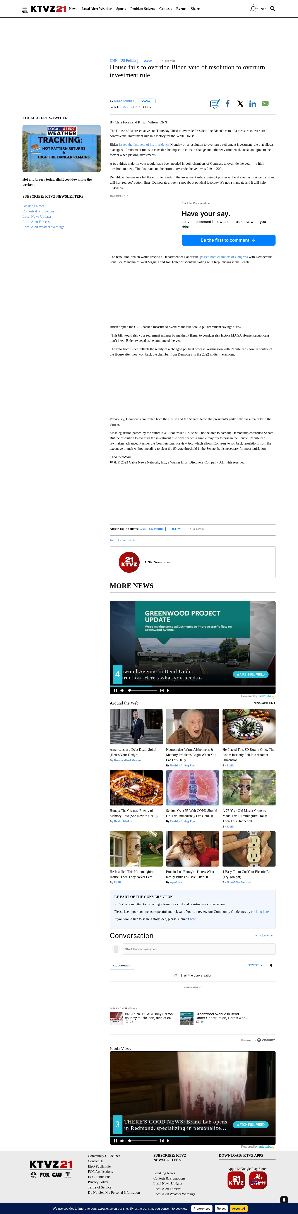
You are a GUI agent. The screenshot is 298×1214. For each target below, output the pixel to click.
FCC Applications (100, 1171)
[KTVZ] (48, 8)
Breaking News (33, 206)
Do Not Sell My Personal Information (114, 1192)
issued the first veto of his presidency (144, 144)
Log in (257, 935)
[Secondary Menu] (28, 8)
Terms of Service (99, 1187)
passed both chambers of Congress (224, 257)
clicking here (260, 911)
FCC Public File (99, 1177)
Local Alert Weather (97, 8)
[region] (193, 988)
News (73, 8)
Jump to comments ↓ (124, 540)
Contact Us (95, 1161)
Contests (165, 8)
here (193, 919)
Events (181, 8)
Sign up (268, 935)
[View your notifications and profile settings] (271, 965)
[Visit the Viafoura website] (266, 1040)
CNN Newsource (124, 100)
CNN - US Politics (151, 528)
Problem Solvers (142, 8)
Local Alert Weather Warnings (43, 227)
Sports (121, 8)
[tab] (122, 965)
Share (195, 8)
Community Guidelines (104, 1156)
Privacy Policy (98, 1182)
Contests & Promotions (38, 211)
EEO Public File (99, 1166)
